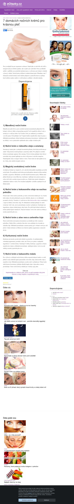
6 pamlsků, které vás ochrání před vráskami (65, 277)
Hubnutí (49, 10)
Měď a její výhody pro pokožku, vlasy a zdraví (65, 197)
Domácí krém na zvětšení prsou (14, 371)
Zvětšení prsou (14, 13)
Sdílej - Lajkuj (8, 278)
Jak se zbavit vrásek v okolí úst (65, 249)
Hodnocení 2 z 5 (4, 282)
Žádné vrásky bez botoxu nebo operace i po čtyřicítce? (65, 171)
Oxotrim (54, 294)
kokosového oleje (35, 200)
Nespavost (6, 319)
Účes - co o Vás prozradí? (12, 435)
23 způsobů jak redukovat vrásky (65, 258)
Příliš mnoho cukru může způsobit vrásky (64, 143)
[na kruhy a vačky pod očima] (60, 83)
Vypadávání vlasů (9, 10)
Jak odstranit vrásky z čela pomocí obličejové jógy (65, 269)
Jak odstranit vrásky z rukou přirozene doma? (65, 223)
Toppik (67, 297)
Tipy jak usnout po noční (12, 339)
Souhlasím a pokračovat (27, 500)
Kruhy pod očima (40, 10)
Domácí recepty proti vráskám (65, 232)
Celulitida (62, 10)
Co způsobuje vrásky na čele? (65, 160)
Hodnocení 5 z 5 (8, 282)
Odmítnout (46, 500)
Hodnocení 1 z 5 (3, 282)
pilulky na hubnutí (65, 306)
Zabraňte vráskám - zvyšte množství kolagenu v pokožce (65, 189)
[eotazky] (4, 4)
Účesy (5, 433)
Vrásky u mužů (64, 124)
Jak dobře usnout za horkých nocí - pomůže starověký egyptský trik (24, 322)
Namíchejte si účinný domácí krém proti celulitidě (19, 356)
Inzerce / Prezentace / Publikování (12, 484)
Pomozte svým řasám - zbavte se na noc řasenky (20, 305)
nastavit (30, 493)
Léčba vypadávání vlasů (9, 480)
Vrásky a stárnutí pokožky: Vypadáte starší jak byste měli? (65, 215)
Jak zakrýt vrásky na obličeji (65, 107)
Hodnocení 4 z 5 (7, 282)
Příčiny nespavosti (8, 337)
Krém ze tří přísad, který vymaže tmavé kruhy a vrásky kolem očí (25, 387)
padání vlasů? (60, 292)
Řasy (5, 303)
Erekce (6, 13)
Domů (4, 18)
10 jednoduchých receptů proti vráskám (65, 206)
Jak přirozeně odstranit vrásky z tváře (65, 117)
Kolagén (6, 464)
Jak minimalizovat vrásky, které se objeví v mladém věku (65, 242)
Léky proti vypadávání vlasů (25, 10)
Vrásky (55, 10)
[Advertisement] (25, 398)
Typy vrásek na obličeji (64, 134)
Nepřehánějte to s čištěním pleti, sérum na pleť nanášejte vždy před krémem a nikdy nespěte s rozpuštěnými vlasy (25, 273)
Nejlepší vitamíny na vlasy (12, 482)
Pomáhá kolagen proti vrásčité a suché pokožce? (65, 179)
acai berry (63, 302)
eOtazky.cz (14, 4)
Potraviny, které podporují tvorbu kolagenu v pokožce (21, 466)
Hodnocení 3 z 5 (6, 282)
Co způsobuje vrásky (64, 151)
